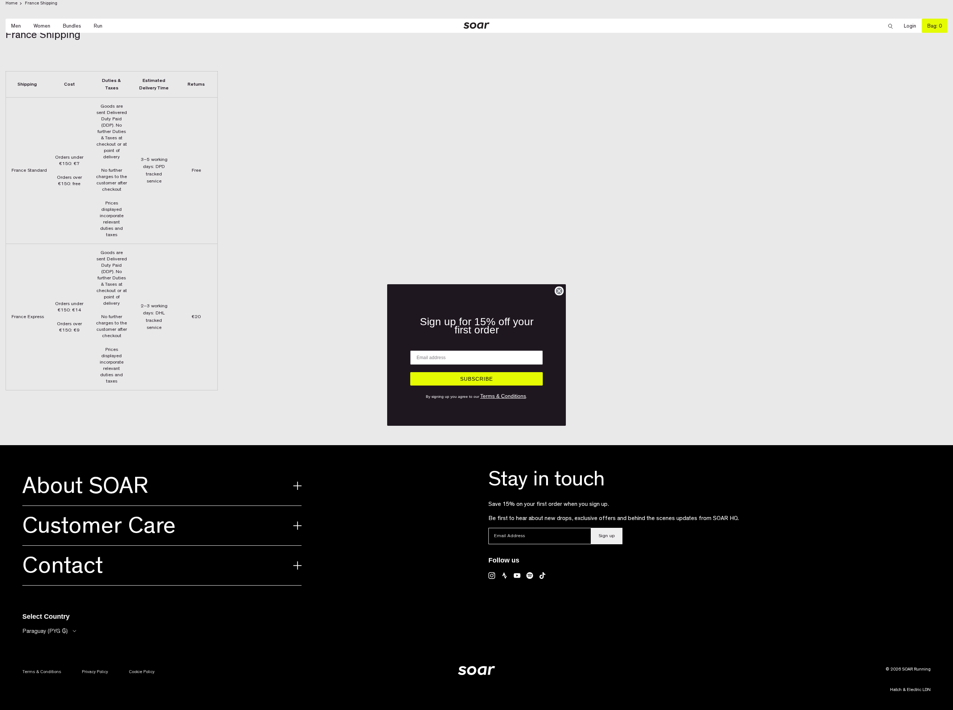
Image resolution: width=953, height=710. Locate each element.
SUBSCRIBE (476, 379)
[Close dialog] (559, 291)
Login (913, 26)
